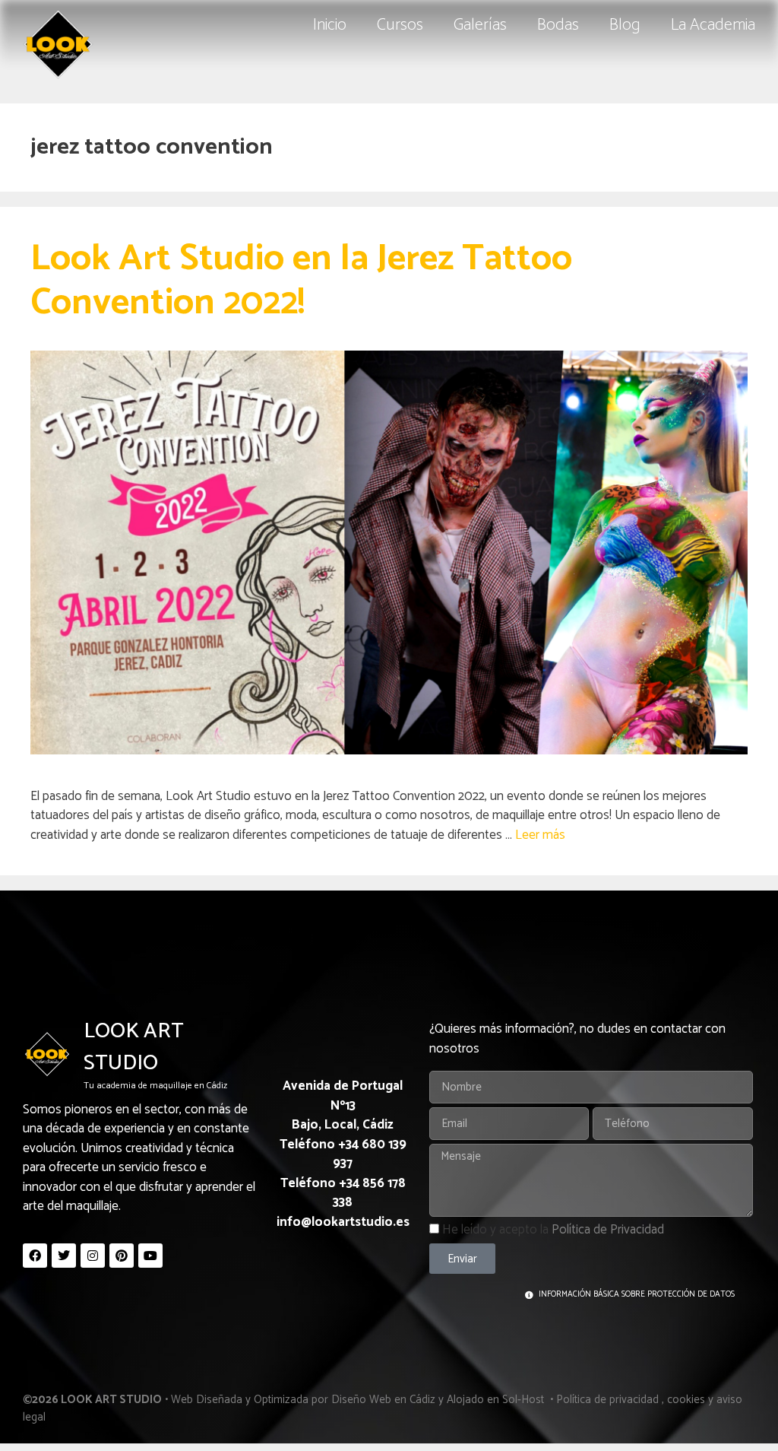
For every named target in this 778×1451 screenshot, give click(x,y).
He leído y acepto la (553, 1229)
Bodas (558, 25)
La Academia (713, 25)
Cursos (400, 25)
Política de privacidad (607, 1399)
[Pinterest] (121, 1255)
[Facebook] (35, 1255)
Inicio (329, 25)
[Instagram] (93, 1255)
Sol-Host (524, 1399)
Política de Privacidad (608, 1229)
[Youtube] (150, 1255)
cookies (686, 1399)
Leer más (540, 835)
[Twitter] (64, 1255)
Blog (624, 25)
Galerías (480, 25)
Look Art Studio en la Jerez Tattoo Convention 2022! (301, 281)
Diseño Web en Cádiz (383, 1399)
